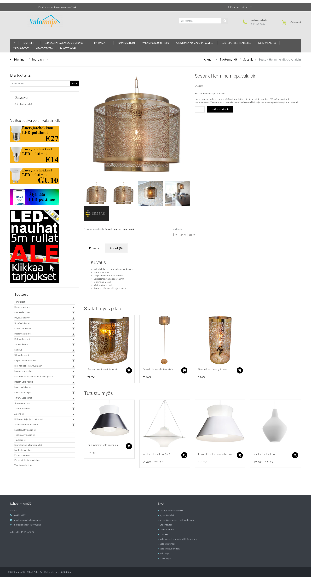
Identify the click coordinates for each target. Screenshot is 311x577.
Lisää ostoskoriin (220, 109)
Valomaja (164, 553)
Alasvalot (18, 413)
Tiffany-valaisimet (23, 397)
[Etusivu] (14, 43)
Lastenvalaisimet (22, 387)
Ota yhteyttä (44, 48)
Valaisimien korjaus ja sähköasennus (178, 539)
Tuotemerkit (228, 59)
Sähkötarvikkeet (22, 408)
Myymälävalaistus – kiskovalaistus (177, 520)
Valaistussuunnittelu (155, 43)
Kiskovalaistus (267, 43)
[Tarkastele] (109, 340)
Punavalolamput (22, 455)
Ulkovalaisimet (21, 355)
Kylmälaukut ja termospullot (28, 444)
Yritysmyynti (21, 48)
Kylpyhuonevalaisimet (25, 360)
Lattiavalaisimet (22, 312)
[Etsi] (224, 21)
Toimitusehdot (126, 43)
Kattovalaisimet (22, 306)
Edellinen (18, 59)
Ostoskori (69, 48)
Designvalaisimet (22, 333)
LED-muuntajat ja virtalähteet (28, 419)
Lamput (18, 349)
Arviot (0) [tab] (116, 248)
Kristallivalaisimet (23, 328)
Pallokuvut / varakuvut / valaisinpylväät (33, 376)
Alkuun (208, 59)
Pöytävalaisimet (22, 317)
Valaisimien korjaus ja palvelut (195, 43)
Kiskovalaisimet (22, 339)
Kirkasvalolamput (23, 392)
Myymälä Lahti (167, 515)
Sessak (248, 59)
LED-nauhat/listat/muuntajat (28, 365)
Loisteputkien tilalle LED (236, 43)
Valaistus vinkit (167, 543)
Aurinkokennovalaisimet (26, 424)
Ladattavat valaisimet (24, 429)
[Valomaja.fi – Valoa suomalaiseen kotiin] (45, 20)
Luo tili (248, 7)
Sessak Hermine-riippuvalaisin (120, 228)
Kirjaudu (234, 7)
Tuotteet (28, 43)
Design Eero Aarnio (23, 381)
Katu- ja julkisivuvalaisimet (27, 460)
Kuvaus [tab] (94, 248)
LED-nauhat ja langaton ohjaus (64, 43)
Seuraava (38, 59)
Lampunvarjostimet (23, 371)
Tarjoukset (19, 301)
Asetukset (184, 455)
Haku (74, 83)
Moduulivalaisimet (23, 450)
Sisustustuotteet (22, 403)
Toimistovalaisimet (23, 465)
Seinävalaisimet (22, 323)
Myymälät (100, 43)
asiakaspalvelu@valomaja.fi (28, 520)
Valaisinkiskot (21, 344)
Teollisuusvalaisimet (24, 434)
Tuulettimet (19, 439)
